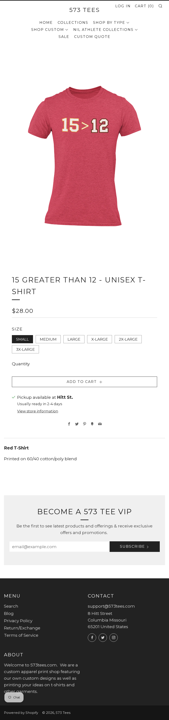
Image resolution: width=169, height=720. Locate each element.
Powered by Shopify (21, 713)
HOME (46, 22)
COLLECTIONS (73, 22)
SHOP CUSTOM (47, 30)
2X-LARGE (128, 339)
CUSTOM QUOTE (92, 37)
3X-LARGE (25, 349)
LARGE (74, 339)
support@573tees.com (111, 606)
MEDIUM (48, 339)
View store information (37, 411)
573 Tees (84, 9)
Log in (123, 6)
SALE (64, 37)
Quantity (21, 363)
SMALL (22, 339)
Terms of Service (21, 635)
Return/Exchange (22, 628)
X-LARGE (99, 339)
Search (11, 606)
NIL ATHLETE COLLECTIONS (103, 30)
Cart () (144, 6)
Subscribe (132, 546)
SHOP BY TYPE (109, 22)
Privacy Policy (18, 620)
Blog (9, 613)
